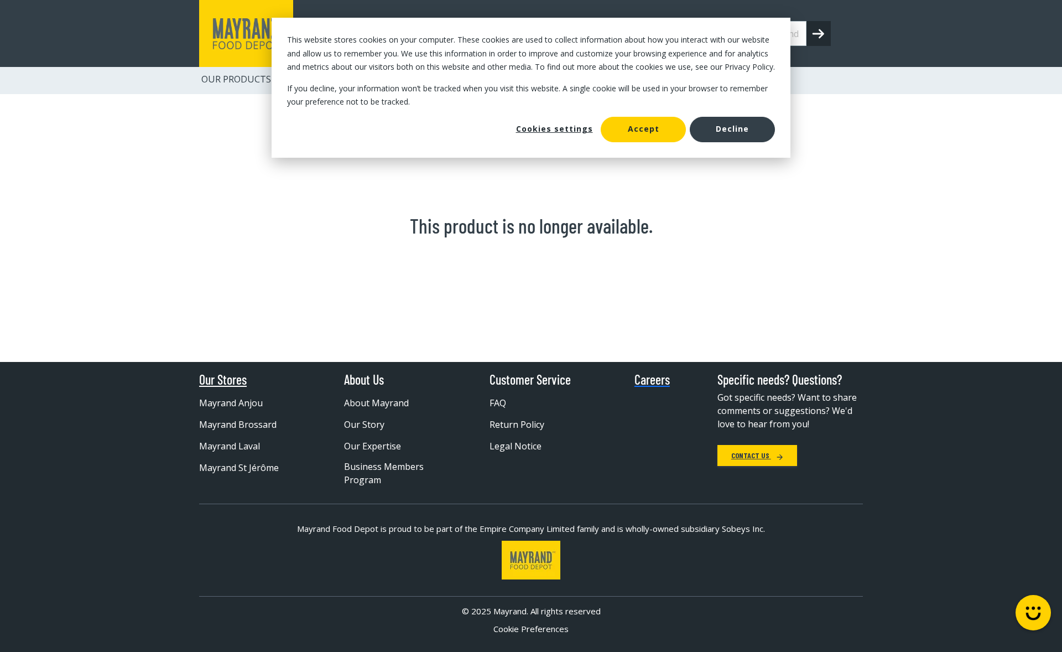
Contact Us (751, 455)
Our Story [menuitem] (364, 424)
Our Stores (223, 379)
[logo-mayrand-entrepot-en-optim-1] (246, 33)
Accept (643, 128)
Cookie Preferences (531, 628)
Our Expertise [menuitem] (372, 446)
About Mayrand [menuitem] (376, 403)
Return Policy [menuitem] (517, 424)
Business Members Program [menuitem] (384, 473)
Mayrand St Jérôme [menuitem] (239, 468)
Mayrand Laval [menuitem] (229, 446)
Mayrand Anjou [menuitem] (231, 403)
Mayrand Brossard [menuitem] (238, 424)
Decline (732, 128)
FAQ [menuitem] (498, 403)
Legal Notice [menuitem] (516, 446)
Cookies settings (554, 128)
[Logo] (531, 560)
